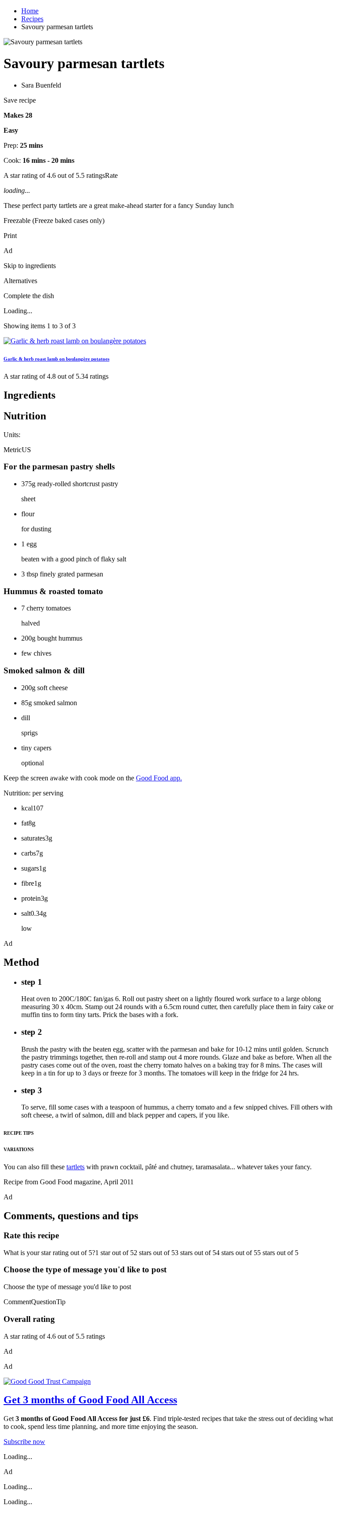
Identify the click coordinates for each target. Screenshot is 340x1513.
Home (30, 11)
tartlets (75, 1167)
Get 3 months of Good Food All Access (90, 1399)
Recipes (32, 19)
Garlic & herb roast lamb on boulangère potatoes (56, 358)
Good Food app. (159, 778)
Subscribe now (24, 1441)
